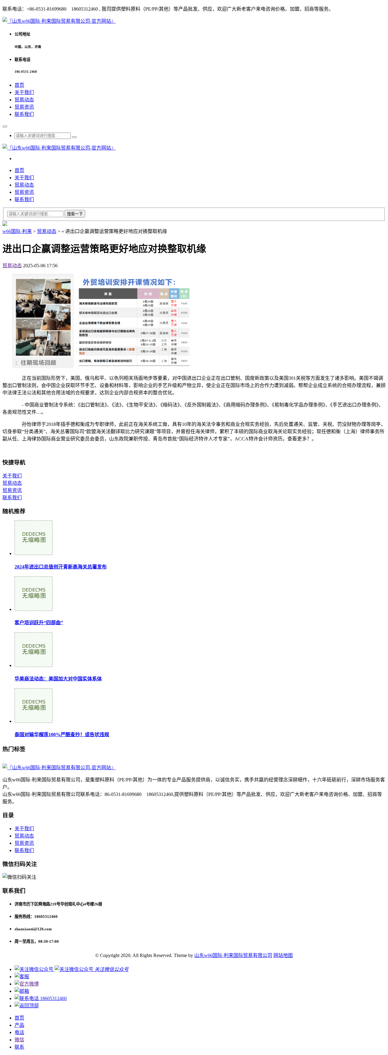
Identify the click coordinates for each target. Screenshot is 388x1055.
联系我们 (24, 114)
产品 (19, 1025)
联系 (19, 1047)
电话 (19, 1032)
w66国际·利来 (17, 231)
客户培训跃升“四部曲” (39, 622)
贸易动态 (24, 99)
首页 (19, 85)
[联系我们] (22, 976)
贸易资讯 (24, 107)
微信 (19, 1039)
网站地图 (283, 955)
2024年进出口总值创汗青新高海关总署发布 (61, 566)
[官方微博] (27, 983)
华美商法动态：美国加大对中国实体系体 (58, 678)
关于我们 (24, 92)
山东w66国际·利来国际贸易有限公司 (233, 955)
